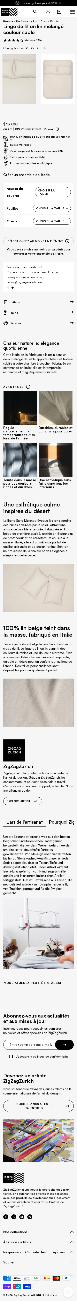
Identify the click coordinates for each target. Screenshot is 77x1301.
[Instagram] (21, 1218)
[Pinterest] (29, 1218)
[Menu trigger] (72, 11)
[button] (59, 11)
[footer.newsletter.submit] (64, 1045)
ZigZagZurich (36, 48)
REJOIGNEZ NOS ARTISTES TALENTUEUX (34, 1106)
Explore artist (18, 801)
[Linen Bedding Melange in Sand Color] (19, 79)
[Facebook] (5, 1218)
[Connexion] (48, 11)
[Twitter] (13, 1218)
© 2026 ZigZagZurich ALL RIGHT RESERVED (30, 1295)
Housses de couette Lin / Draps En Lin (31, 21)
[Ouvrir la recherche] (35, 11)
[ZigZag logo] (9, 12)
